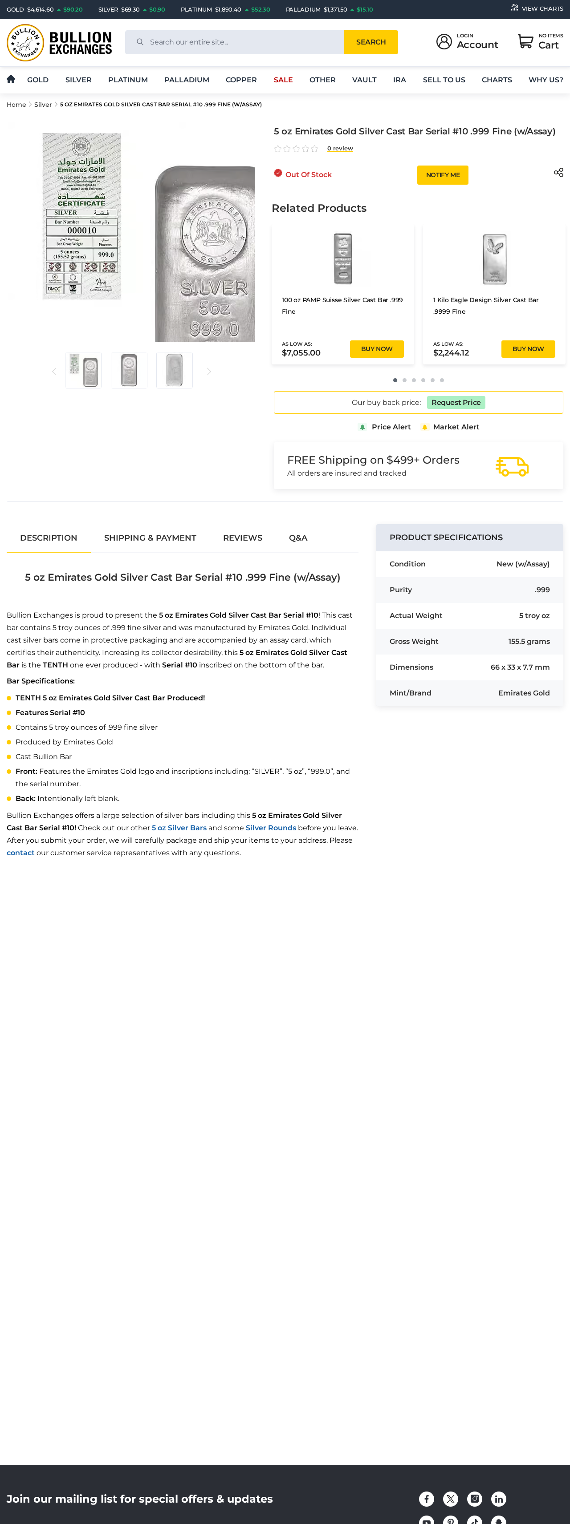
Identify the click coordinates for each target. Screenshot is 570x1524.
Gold (38, 80)
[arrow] (54, 371)
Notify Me (443, 175)
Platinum (128, 80)
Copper (241, 80)
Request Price (456, 402)
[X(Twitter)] (450, 1499)
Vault (364, 80)
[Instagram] (474, 1499)
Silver (78, 80)
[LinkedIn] (498, 1499)
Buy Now (377, 349)
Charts (497, 80)
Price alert (391, 427)
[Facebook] (426, 1499)
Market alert (456, 427)
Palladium (186, 80)
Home (16, 105)
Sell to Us (444, 80)
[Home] (11, 79)
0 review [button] (340, 148)
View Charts (542, 8)
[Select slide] (83, 370)
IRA (399, 80)
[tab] (49, 538)
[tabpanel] (182, 708)
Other (322, 80)
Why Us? (546, 80)
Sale (283, 80)
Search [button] (371, 42)
